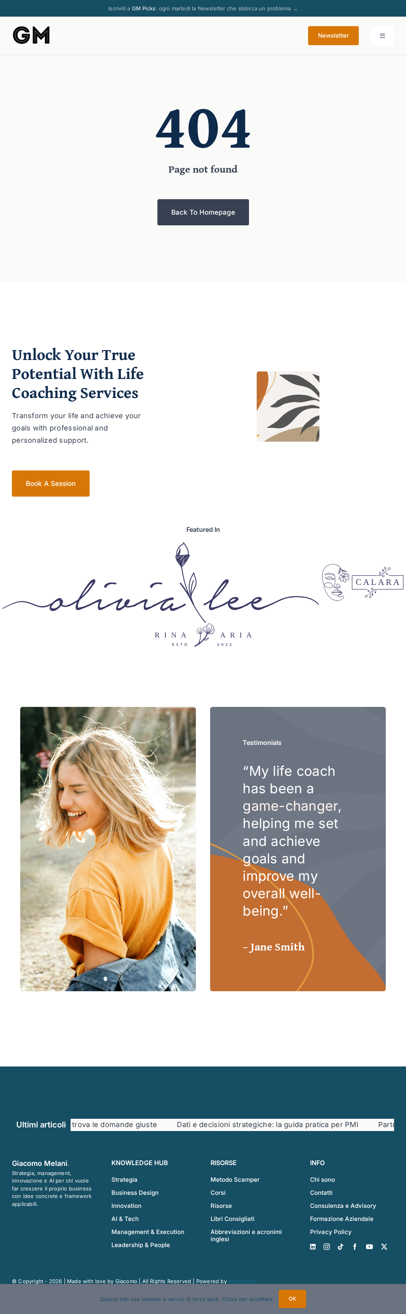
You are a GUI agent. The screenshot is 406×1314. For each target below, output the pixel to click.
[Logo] (336, 567)
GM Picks (144, 8)
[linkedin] (313, 1247)
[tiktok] (340, 1247)
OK (292, 1298)
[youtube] (369, 1247)
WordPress (242, 1281)
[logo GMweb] (32, 28)
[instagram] (327, 1247)
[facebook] (355, 1247)
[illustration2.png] (161, 545)
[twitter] (384, 1247)
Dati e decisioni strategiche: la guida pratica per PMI (244, 1124)
